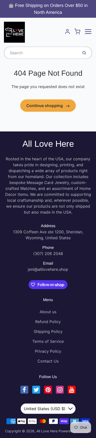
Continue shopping (45, 105)
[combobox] (41, 53)
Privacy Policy (48, 351)
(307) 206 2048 (48, 253)
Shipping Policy (48, 331)
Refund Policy (48, 321)
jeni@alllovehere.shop (48, 269)
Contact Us (48, 361)
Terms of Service (48, 341)
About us (48, 311)
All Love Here (48, 143)
